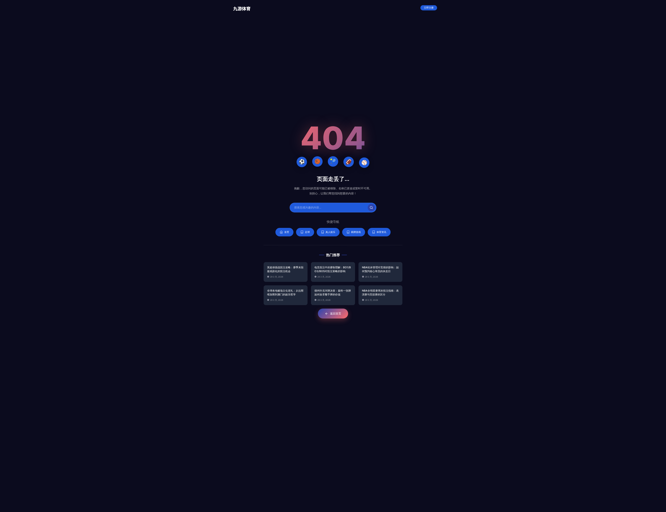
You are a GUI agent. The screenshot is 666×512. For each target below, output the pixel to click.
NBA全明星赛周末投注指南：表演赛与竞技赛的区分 (380, 292)
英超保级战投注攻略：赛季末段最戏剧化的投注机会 (285, 269)
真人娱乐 (330, 231)
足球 (307, 231)
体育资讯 (381, 231)
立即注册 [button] (429, 7)
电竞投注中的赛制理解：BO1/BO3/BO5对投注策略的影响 (332, 269)
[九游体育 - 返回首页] (242, 8)
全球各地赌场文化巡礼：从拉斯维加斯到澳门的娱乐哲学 (285, 292)
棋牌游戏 (356, 231)
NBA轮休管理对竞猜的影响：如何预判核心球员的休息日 (380, 269)
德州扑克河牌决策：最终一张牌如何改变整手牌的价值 (332, 292)
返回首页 (335, 313)
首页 (286, 231)
